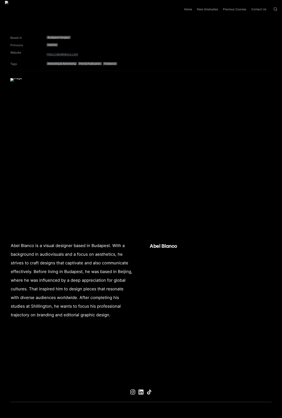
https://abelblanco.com (62, 54)
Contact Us (258, 9)
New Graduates (207, 9)
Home (188, 9)
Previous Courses (234, 9)
